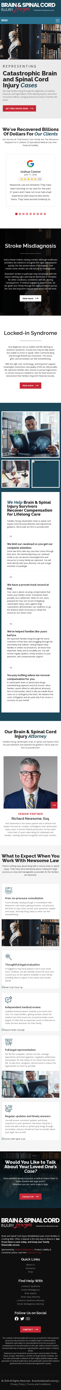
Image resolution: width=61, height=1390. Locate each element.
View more (28, 298)
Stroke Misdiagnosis (30, 1289)
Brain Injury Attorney (30, 1296)
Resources (30, 1268)
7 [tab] (38, 214)
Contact (28, 1329)
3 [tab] (23, 214)
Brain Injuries (31, 1293)
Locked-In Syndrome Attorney (30, 1300)
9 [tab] (45, 214)
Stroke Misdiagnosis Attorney (30, 1303)
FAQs (30, 1271)
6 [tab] (34, 214)
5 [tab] (31, 214)
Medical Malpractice (24, 1249)
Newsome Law (34, 1252)
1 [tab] (16, 214)
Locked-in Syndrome (30, 1286)
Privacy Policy (17, 1384)
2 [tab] (20, 214)
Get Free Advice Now (17, 108)
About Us (30, 1264)
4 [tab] (27, 214)
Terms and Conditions (39, 1384)
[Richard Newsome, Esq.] (54, 805)
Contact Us (28, 1196)
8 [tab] (41, 214)
